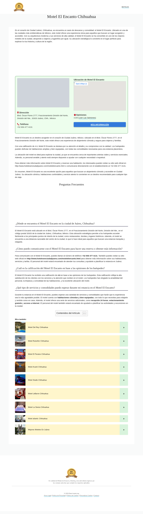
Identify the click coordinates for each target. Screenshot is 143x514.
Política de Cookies (73, 495)
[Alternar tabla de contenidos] (83, 313)
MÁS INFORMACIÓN (100, 124)
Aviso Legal (47, 495)
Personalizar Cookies (86, 495)
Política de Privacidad (59, 495)
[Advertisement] (71, 60)
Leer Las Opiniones (87, 118)
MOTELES (125, 7)
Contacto (96, 495)
